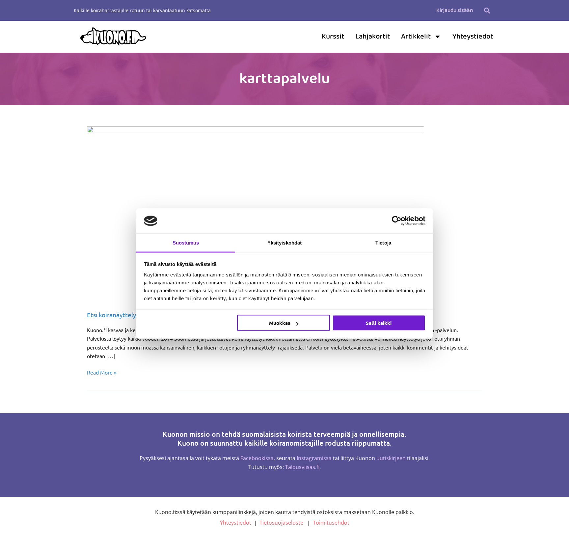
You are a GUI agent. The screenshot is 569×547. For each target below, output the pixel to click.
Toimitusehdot (331, 522)
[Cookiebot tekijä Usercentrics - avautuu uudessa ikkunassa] (396, 221)
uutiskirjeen (391, 458)
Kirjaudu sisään (454, 10)
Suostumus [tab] (186, 242)
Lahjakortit (372, 36)
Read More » (102, 372)
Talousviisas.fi (302, 467)
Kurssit (333, 36)
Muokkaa (279, 323)
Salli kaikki (379, 323)
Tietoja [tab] (383, 242)
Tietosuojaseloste (281, 522)
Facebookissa (257, 458)
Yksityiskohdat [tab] (284, 242)
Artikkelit (416, 36)
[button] (486, 10)
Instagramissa (314, 458)
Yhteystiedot (472, 36)
